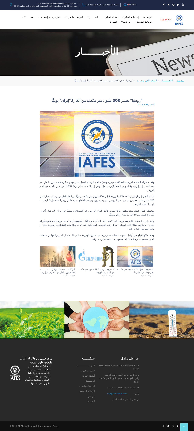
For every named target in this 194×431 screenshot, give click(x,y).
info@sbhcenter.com (117, 393)
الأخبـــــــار (94, 17)
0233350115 (133, 387)
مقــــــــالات (27, 17)
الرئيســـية (147, 17)
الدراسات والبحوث (75, 17)
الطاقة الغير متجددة (147, 80)
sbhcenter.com (44, 426)
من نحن (126, 22)
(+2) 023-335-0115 (93, 5)
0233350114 (120, 387)
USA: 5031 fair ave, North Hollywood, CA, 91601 (57, 4)
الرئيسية (180, 80)
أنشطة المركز (112, 17)
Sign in (56, 426)
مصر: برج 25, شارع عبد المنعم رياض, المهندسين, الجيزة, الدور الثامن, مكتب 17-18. (45, 6)
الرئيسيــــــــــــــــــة (86, 365)
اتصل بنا (113, 22)
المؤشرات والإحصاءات (50, 17)
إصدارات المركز (132, 17)
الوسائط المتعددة (144, 22)
